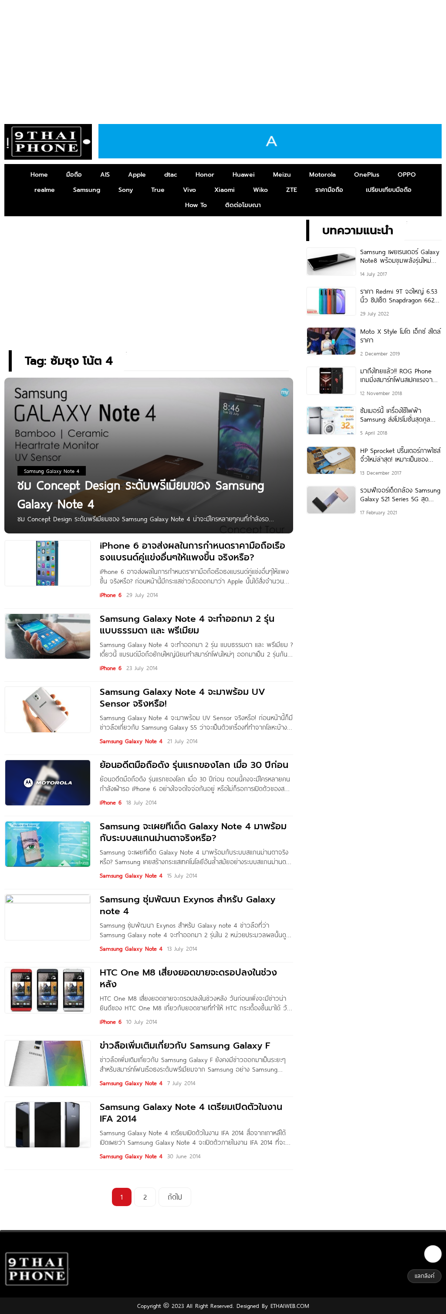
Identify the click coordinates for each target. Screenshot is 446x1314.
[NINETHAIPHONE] (48, 142)
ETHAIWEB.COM (288, 1305)
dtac (170, 174)
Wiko (260, 189)
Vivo (189, 189)
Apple (137, 174)
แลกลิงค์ (424, 1275)
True (158, 189)
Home (39, 174)
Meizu (282, 174)
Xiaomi (224, 189)
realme (44, 189)
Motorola (322, 174)
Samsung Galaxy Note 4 (131, 741)
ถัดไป (175, 1196)
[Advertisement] (223, 58)
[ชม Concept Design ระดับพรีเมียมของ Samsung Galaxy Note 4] (148, 455)
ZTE (291, 189)
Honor (205, 174)
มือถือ (74, 174)
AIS (105, 174)
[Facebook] (433, 1254)
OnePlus (366, 174)
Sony (125, 189)
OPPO (407, 174)
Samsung (86, 189)
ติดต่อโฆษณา (243, 205)
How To (196, 205)
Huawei (244, 174)
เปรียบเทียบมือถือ (389, 189)
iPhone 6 (111, 594)
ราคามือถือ (329, 189)
